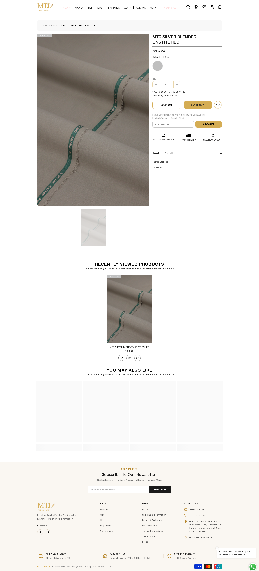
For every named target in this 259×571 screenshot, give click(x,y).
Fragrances (106, 525)
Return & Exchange (152, 520)
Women (104, 509)
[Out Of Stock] (137, 358)
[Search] (188, 7)
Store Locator (149, 536)
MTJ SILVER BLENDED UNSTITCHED (129, 347)
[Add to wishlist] (121, 358)
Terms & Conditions (152, 531)
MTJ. (47, 566)
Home (45, 25)
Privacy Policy (149, 525)
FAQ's (145, 509)
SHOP (103, 504)
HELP (145, 504)
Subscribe (208, 124)
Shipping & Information (154, 514)
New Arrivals (106, 531)
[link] (218, 105)
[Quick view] (129, 358)
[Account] (212, 7)
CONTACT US (191, 504)
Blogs (145, 541)
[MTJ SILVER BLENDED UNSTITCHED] (129, 309)
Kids (102, 520)
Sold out (167, 105)
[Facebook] (40, 532)
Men (102, 514)
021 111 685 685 (197, 515)
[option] (93, 120)
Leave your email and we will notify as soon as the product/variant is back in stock (179, 116)
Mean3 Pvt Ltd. (105, 566)
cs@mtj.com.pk (196, 509)
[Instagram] (47, 532)
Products (55, 25)
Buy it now (198, 105)
